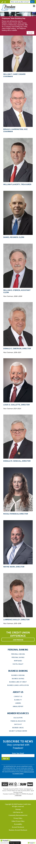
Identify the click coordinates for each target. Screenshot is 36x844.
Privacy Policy (18, 818)
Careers (18, 703)
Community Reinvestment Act (18, 815)
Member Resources (18, 713)
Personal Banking (18, 649)
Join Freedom (18, 640)
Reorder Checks (18, 727)
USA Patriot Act (18, 812)
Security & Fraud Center (18, 731)
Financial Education (18, 721)
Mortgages (18, 660)
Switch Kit (18, 724)
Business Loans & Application (18, 685)
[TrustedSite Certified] (5, 841)
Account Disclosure (18, 827)
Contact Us (18, 696)
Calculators (18, 717)
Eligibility (18, 700)
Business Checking (18, 675)
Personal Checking (18, 654)
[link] (8, 10)
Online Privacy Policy (18, 821)
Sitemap (18, 809)
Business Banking (18, 670)
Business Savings (18, 678)
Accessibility (18, 824)
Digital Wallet (18, 664)
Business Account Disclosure (18, 830)
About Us (18, 691)
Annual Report (18, 706)
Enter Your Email (18, 753)
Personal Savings (18, 657)
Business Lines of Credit (18, 682)
